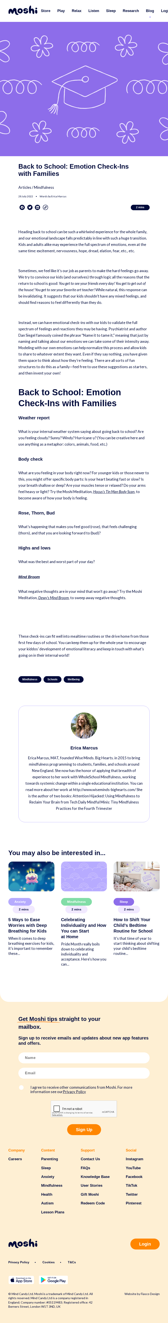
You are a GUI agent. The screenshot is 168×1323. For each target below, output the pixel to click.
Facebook (134, 1177)
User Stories (91, 1185)
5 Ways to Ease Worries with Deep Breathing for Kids (27, 925)
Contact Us (90, 1159)
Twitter (132, 1194)
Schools (52, 679)
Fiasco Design (150, 1294)
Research (131, 11)
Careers (15, 1159)
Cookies (48, 1262)
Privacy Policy (74, 1091)
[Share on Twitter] (30, 207)
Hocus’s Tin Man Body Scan (114, 491)
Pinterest (134, 1203)
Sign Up (84, 1129)
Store (45, 11)
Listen (93, 11)
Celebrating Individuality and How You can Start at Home (83, 928)
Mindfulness (29, 679)
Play (61, 11)
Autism (47, 1203)
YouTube (133, 1168)
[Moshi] (22, 10)
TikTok (131, 1185)
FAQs (85, 1168)
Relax (76, 11)
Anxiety (20, 901)
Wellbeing (74, 679)
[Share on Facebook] (22, 207)
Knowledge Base (95, 1177)
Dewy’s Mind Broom (53, 597)
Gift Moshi (90, 1194)
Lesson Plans (52, 1212)
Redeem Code (93, 1203)
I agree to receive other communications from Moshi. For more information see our (81, 1089)
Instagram (134, 1159)
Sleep (111, 11)
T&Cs (72, 1262)
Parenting (49, 1159)
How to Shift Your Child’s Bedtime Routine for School (133, 925)
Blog (150, 11)
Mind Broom (29, 577)
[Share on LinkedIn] (37, 207)
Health (46, 1194)
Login (145, 1244)
